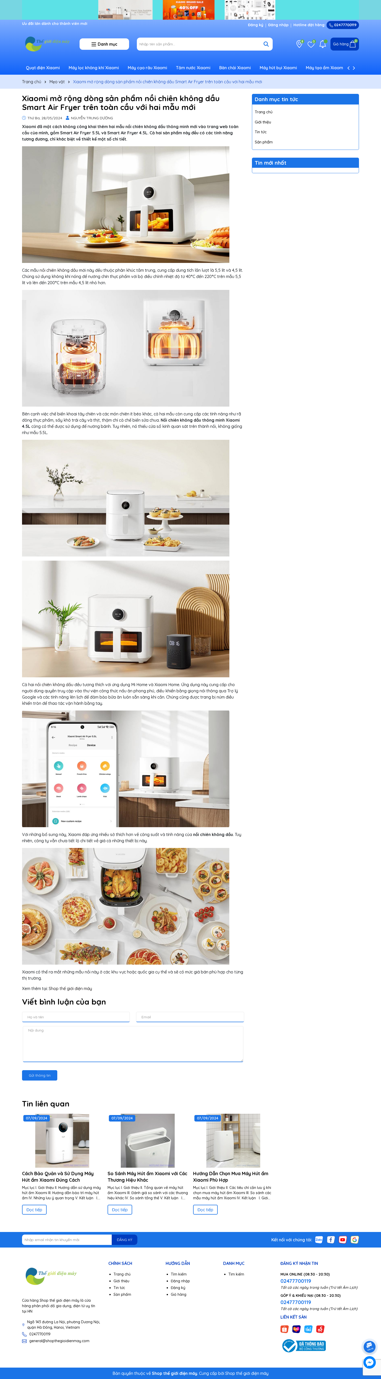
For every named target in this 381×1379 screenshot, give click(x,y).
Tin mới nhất (270, 162)
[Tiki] (308, 1329)
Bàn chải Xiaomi (235, 67)
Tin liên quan (45, 1104)
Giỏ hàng (178, 1294)
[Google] (355, 1239)
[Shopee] (284, 1329)
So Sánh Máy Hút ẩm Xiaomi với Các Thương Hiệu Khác (147, 1177)
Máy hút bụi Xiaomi (278, 67)
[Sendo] (320, 1329)
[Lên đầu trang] (370, 1332)
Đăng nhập (278, 25)
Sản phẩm (264, 142)
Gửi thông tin (40, 1075)
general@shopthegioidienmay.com (59, 1341)
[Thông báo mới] (323, 44)
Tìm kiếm (179, 1274)
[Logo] (47, 43)
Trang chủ (264, 111)
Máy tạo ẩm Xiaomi (325, 67)
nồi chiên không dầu (59, 270)
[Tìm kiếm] (266, 44)
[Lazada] (296, 1329)
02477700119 (344, 25)
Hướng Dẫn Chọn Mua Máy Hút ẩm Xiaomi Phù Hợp (230, 1177)
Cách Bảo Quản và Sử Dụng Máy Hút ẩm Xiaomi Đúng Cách (58, 1177)
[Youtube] (343, 1239)
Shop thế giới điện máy (70, 988)
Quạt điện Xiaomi (43, 67)
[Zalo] (319, 1239)
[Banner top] (190, 9)
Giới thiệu (263, 122)
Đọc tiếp (34, 1209)
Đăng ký (255, 25)
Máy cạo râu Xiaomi (147, 67)
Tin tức (261, 131)
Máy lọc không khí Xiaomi (94, 67)
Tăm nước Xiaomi (193, 67)
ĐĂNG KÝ (124, 1239)
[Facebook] (331, 1239)
